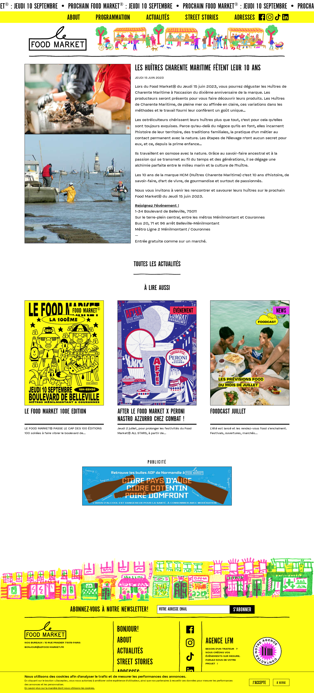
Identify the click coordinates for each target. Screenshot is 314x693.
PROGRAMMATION (113, 18)
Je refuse (281, 683)
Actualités (157, 18)
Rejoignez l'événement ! (157, 206)
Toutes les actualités (157, 264)
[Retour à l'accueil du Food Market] (58, 38)
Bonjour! (128, 629)
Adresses (244, 18)
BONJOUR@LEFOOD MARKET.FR (44, 647)
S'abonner (242, 610)
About (73, 18)
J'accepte (259, 682)
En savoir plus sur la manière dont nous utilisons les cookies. (60, 688)
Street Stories (201, 18)
